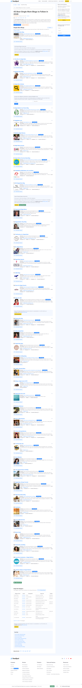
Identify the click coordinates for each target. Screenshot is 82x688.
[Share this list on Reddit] (21, 17)
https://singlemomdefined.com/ (28, 85)
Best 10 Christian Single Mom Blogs (20, 638)
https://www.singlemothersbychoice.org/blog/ (31, 109)
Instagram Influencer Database (27, 677)
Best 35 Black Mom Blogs (19, 639)
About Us (12, 664)
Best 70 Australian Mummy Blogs (20, 642)
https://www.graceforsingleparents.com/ (30, 287)
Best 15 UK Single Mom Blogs (19, 641)
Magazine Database (25, 670)
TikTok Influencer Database (27, 681)
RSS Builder (49, 672)
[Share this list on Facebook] (16, 17)
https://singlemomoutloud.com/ (29, 395)
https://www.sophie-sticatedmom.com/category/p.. (32, 370)
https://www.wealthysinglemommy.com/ (30, 134)
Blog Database (25, 666)
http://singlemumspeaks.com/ (28, 261)
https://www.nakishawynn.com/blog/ (29, 73)
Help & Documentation (67, 666)
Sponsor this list (25, 24)
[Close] (81, 684)
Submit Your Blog (17, 24)
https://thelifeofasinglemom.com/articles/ (30, 60)
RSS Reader (39, 666)
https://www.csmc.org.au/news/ (29, 274)
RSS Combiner (49, 670)
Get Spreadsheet (18, 314)
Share (14, 17)
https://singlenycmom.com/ (28, 382)
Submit (16, 103)
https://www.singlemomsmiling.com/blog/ (30, 357)
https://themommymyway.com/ (28, 320)
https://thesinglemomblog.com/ (29, 33)
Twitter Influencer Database (27, 679)
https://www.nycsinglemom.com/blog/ (30, 184)
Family (19, 4)
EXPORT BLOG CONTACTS (53, 1)
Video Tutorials (66, 664)
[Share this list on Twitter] (18, 17)
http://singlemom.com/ (27, 122)
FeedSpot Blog (66, 672)
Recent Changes (66, 668)
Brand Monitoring (50, 664)
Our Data (12, 666)
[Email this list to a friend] (23, 17)
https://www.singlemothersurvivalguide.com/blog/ (32, 159)
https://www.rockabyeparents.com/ (29, 420)
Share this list (16, 651)
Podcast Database (25, 668)
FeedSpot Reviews (14, 670)
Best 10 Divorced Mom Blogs (19, 635)
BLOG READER (61, 1)
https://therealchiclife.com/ (28, 445)
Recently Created (66, 670)
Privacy (12, 672)
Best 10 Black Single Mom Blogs (20, 634)
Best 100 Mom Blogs (18, 637)
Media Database (40, 668)
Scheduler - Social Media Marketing (53, 674)
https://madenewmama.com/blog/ (29, 496)
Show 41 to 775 (18, 582)
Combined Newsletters (51, 666)
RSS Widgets (49, 668)
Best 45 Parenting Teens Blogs (20, 646)
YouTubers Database (26, 674)
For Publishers (39, 664)
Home (39, 1)
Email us (16, 54)
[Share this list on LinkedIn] (20, 17)
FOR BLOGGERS (44, 1)
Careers (14, 668)
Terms (12, 674)
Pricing (67, 1)
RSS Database (24, 664)
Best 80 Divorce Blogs (18, 645)
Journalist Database (25, 672)
